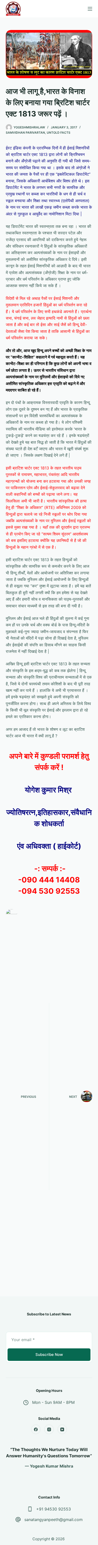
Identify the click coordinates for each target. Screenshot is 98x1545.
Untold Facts (58, 132)
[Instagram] (49, 1429)
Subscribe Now (49, 1354)
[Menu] (90, 8)
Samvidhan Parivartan (25, 132)
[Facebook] (36, 1429)
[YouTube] (62, 1429)
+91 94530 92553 (53, 1509)
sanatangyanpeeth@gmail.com (53, 1519)
